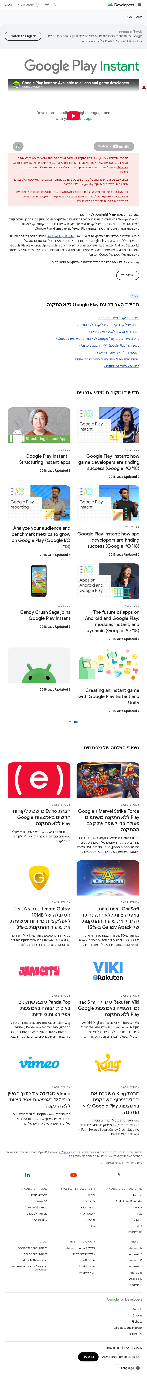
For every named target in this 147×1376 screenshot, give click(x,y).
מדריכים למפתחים (84, 1254)
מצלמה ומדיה (87, 1213)
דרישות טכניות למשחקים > (121, 366)
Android (137, 1195)
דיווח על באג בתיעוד (35, 1254)
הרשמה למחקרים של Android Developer (29, 1268)
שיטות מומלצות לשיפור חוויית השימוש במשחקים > (106, 359)
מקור (139, 1213)
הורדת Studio (87, 1266)
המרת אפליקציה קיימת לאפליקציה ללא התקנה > (107, 325)
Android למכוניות (37, 1213)
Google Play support (35, 1260)
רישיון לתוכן (64, 1152)
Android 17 (135, 1248)
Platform (134, 16)
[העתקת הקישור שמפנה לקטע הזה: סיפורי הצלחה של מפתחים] (80, 748)
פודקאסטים (135, 1232)
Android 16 (135, 1254)
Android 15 (135, 1260)
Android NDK (87, 1272)
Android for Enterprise (129, 1201)
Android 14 (135, 1266)
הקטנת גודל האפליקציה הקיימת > (117, 352)
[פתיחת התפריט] (139, 4)
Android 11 (136, 1285)
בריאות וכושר (87, 1207)
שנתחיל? (128, 275)
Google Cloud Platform (128, 1327)
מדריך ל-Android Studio (80, 1248)
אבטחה (137, 1207)
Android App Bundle (60, 236)
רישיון (127, 1347)
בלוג (139, 1226)
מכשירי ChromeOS (36, 1207)
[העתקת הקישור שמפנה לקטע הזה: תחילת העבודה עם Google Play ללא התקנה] (42, 305)
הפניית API (89, 1260)
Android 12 (135, 1278)
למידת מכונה (87, 1201)
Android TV (40, 1219)
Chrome (137, 1315)
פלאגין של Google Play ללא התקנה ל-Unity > (109, 346)
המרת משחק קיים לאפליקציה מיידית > (114, 332)
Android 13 (135, 1272)
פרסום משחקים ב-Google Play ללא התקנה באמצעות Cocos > (97, 339)
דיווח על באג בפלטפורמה (32, 1248)
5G (93, 1226)
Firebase (137, 1321)
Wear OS (42, 1201)
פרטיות (91, 1219)
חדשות (138, 1219)
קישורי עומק (51, 196)
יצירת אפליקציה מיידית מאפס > (118, 318)
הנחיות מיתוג (113, 1347)
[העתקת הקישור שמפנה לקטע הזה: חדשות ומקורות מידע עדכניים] (73, 393)
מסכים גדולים (39, 1195)
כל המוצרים (135, 1334)
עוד (73, 722)
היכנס (8, 4)
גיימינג (91, 1195)
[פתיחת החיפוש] (54, 4)
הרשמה (88, 1357)
